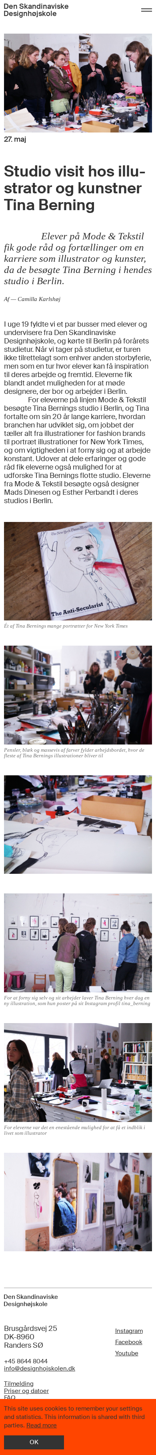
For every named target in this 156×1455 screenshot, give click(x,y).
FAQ (10, 1398)
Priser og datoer (26, 1391)
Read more (41, 1425)
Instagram (129, 1331)
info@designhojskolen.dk (39, 1369)
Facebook (128, 1342)
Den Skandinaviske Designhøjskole (36, 10)
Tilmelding (19, 1384)
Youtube (126, 1353)
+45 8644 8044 (26, 1361)
